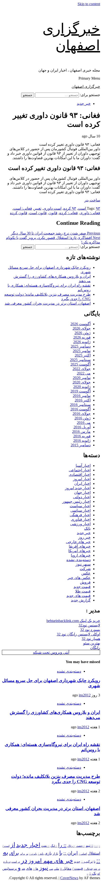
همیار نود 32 (91, 639)
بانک (87, 528)
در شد (96, 868)
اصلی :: (83, 853)
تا (94, 861)
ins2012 (85, 695)
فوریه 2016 (82, 436)
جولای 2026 (82, 328)
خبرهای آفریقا (80, 546)
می (51, 868)
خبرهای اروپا (81, 555)
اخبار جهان (82, 492)
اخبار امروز (82, 479)
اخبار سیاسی (80, 510)
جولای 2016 (82, 414)
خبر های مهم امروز (50, 861)
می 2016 (84, 423)
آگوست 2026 (80, 324)
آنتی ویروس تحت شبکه (51, 652)
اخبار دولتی (82, 497)
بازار (55, 853)
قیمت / (77, 868)
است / (6, 845)
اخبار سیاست (80, 506)
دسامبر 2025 (81, 346)
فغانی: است (22, 208)
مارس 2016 (81, 432)
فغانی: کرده (68, 213)
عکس (86, 573)
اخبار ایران (82, 483)
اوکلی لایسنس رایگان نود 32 (78, 634)
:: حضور (80, 846)
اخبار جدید (28, 845)
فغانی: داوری (90, 213)
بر (27, 853)
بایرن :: (33, 853)
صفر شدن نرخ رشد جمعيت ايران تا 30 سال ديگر (55, 233)
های (29, 868)
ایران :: (70, 853)
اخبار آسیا (83, 466)
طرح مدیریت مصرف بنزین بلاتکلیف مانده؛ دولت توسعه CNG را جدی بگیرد (55, 779)
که (98, 873)
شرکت (85, 569)
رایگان (95, 648)
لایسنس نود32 (89, 625)
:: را (62, 845)
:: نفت (45, 846)
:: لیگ (54, 846)
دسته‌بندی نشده (78, 560)
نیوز (43, 868)
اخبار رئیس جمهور (76, 501)
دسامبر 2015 (81, 445)
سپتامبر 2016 (80, 405)
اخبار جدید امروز (78, 488)
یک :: (92, 873)
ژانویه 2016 (82, 441)
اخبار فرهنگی (80, 515)
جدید (77, 861)
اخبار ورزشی (80, 524)
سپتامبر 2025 (80, 360)
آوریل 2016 (82, 427)
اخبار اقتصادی (80, 475)
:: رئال (71, 846)
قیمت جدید (82, 587)
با (60, 853)
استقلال (94, 853)
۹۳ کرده (69, 208)
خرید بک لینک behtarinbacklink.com (73, 621)
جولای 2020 (82, 382)
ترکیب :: (87, 861)
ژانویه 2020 (82, 387)
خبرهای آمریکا (79, 551)
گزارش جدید (81, 600)
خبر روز (84, 537)
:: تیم (89, 846)
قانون (53, 213)
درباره (6, 861)
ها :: (35, 868)
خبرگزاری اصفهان (86, 87)
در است (15, 861)
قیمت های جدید (78, 596)
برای (14, 853)
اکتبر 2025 (83, 355)
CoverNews (69, 878)
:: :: (96, 846)
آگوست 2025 (80, 364)
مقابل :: (65, 868)
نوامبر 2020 (82, 378)
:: (99, 846)
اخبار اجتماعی (80, 470)
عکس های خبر (79, 578)
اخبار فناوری (81, 519)
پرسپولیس (9, 868)
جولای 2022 (82, 369)
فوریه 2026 (82, 337)
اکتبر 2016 (83, 400)
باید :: (41, 853)
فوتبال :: (88, 868)
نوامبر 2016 (82, 396)
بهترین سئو (91, 643)
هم (23, 868)
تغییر (37, 208)
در (24, 860)
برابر (22, 853)
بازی (48, 853)
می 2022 (84, 373)
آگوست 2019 (80, 391)
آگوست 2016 (80, 409)
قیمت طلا (83, 591)
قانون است (38, 213)
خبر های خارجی (78, 542)
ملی (56, 868)
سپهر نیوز (83, 564)
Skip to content (89, 4)
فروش (85, 582)
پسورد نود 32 (90, 630)
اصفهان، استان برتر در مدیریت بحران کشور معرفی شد (48, 303)
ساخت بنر (92, 200)
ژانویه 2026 (82, 342)
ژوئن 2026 (82, 333)
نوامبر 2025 (82, 351)
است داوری (52, 208)
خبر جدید (84, 104)
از (12, 844)
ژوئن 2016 (82, 418)
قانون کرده (18, 213)
